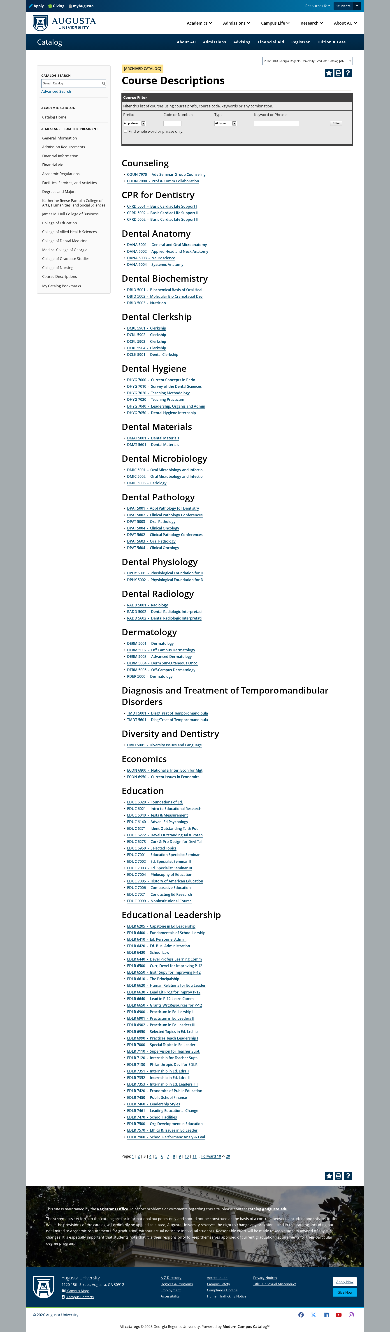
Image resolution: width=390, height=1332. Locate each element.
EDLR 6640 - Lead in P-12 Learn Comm (160, 998)
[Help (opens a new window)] (348, 73)
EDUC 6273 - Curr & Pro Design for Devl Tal (164, 841)
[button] (357, 6)
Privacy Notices (265, 1277)
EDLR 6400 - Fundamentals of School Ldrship (166, 932)
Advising (242, 41)
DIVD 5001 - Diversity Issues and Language (164, 745)
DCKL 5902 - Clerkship (146, 334)
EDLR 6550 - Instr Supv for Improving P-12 (164, 972)
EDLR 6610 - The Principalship (153, 978)
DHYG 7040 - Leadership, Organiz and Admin (166, 406)
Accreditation (217, 1277)
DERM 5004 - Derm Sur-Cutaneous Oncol (162, 663)
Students (344, 6)
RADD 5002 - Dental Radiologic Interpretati (164, 611)
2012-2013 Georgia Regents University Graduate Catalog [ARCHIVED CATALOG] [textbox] (306, 61)
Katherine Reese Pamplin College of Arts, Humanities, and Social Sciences (73, 203)
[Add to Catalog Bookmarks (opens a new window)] (329, 73)
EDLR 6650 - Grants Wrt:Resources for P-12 (164, 1005)
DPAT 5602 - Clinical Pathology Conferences (165, 534)
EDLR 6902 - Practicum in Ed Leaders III (161, 1024)
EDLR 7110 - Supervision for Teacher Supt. (163, 1051)
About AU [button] (343, 23)
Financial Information (60, 155)
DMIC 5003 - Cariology (147, 482)
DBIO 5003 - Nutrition (146, 302)
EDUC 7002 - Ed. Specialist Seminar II (159, 861)
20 (228, 1156)
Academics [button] (197, 23)
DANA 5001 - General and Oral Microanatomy (167, 244)
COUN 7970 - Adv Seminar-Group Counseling (166, 174)
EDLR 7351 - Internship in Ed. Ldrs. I (158, 1071)
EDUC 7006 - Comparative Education (159, 887)
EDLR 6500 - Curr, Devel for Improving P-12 (164, 965)
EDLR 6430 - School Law (148, 952)
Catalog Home (54, 117)
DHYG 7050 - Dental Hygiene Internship (161, 412)
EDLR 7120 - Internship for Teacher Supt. (162, 1057)
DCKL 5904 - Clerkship (146, 348)
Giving (58, 5)
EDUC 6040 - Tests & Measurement (157, 815)
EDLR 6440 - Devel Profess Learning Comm (164, 959)
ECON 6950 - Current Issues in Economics (163, 776)
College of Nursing (57, 267)
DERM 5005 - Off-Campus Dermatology (161, 669)
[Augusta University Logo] (64, 23)
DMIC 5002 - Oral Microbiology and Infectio (165, 476)
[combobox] (307, 61)
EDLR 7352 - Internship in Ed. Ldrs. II (158, 1077)
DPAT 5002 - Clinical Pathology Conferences (165, 515)
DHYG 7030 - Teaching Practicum (155, 399)
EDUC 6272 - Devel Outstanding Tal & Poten (165, 835)
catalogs (132, 1326)
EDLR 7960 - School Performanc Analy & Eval (166, 1137)
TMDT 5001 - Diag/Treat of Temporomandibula (167, 713)
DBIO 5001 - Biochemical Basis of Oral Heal (164, 289)
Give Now (345, 1292)
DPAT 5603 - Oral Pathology (151, 541)
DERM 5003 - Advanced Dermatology (159, 656)
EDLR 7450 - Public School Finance (157, 1097)
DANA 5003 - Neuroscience (151, 257)
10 (187, 1156)
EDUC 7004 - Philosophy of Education (159, 874)
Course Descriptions (59, 276)
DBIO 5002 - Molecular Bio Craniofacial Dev (165, 296)
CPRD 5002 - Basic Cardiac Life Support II (162, 212)
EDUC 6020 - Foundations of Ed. (155, 802)
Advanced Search (56, 91)
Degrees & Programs (177, 1284)
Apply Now (344, 1281)
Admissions (214, 41)
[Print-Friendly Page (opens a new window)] (338, 73)
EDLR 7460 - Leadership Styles (153, 1104)
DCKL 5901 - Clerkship (146, 328)
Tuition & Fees (331, 41)
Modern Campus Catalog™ (246, 1326)
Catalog (49, 42)
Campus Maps (77, 1290)
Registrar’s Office (112, 1209)
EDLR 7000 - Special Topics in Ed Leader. (161, 1044)
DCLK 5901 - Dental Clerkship (152, 354)
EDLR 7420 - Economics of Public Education (164, 1090)
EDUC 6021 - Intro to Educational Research (164, 808)
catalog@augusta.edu (268, 1209)
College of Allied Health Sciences (69, 231)
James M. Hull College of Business (70, 213)
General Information (59, 138)
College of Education (59, 222)
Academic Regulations (61, 173)
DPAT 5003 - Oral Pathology (151, 521)
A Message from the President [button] (69, 129)
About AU (186, 41)
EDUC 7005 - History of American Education (165, 881)
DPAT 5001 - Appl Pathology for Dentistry (163, 508)
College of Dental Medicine (64, 240)
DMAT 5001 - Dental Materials (153, 438)
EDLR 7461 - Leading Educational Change (162, 1110)
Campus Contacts (80, 1297)
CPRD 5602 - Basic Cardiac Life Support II (162, 219)
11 (195, 1156)
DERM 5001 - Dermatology (150, 643)
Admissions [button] (234, 23)
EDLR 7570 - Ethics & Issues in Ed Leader (162, 1130)
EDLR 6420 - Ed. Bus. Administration (158, 945)
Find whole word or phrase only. (156, 131)
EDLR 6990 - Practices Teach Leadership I (162, 1038)
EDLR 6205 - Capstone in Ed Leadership (161, 926)
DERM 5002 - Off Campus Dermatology (161, 649)
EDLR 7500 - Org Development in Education (165, 1123)
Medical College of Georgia (64, 249)
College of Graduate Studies (66, 258)
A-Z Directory (171, 1277)
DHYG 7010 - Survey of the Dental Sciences (164, 386)
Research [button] (309, 23)
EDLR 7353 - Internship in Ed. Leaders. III (162, 1084)
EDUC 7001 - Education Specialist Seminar (163, 854)
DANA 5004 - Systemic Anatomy (155, 264)
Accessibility (170, 1296)
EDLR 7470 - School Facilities (152, 1117)
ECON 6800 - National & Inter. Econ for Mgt (164, 770)
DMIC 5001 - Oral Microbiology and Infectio (165, 469)
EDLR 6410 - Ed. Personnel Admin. (156, 939)
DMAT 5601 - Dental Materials (153, 444)
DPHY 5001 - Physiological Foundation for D (165, 573)
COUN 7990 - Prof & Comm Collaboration (163, 181)
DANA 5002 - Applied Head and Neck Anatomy (167, 251)
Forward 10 (211, 1156)
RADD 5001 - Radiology (147, 605)
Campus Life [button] (273, 23)
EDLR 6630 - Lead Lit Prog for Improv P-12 (163, 992)
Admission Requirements (63, 146)
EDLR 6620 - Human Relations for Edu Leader (166, 985)
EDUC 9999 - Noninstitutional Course (159, 900)
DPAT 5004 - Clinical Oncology (153, 528)
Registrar (300, 41)
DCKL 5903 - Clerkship (146, 341)
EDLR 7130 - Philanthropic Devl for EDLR (162, 1064)
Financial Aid (271, 41)
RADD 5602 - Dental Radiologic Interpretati (164, 618)
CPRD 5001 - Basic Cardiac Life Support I (162, 206)
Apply (38, 5)
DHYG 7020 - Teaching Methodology (158, 392)
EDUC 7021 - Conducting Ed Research (159, 894)
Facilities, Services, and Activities (69, 182)
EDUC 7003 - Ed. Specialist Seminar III (159, 868)
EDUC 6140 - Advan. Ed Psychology (157, 821)
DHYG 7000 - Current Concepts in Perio (161, 379)
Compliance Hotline (222, 1290)
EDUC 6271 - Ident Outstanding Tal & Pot (162, 828)
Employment (171, 1290)
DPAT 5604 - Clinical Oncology (153, 547)
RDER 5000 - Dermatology (150, 676)
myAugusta (83, 5)
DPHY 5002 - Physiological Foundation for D (165, 579)
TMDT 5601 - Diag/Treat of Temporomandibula (167, 719)
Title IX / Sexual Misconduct (274, 1284)
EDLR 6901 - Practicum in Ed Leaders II (160, 1018)
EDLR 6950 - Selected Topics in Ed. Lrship (162, 1031)
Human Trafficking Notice (226, 1296)
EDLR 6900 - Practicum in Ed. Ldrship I (160, 1011)
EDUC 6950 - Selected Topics (151, 848)
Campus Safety (218, 1284)
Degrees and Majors (59, 191)
